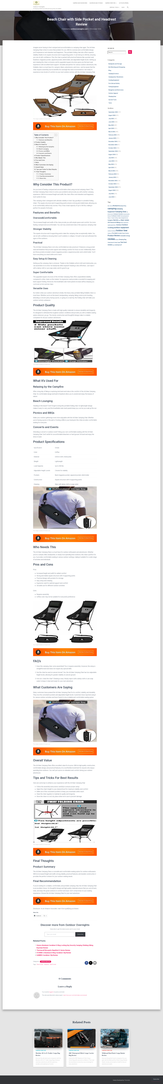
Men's (114, 225)
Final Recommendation (47, 176)
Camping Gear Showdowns (80, 3)
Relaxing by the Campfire (46, 146)
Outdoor (119, 225)
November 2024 (112, 144)
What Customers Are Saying (44, 165)
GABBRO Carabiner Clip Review (47, 955)
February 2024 (112, 174)
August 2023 (111, 190)
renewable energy (125, 235)
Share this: (43, 178)
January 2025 (112, 138)
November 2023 (112, 180)
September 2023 (113, 187)
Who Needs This (40, 158)
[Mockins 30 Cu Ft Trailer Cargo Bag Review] (48, 1038)
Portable (114, 233)
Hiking (118, 222)
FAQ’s (37, 162)
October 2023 (112, 184)
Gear (119, 220)
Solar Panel (117, 242)
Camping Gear (120, 212)
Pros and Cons (40, 160)
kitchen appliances (124, 222)
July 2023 (111, 193)
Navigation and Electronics (116, 90)
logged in (51, 992)
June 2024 (111, 161)
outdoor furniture (112, 230)
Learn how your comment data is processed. (75, 995)
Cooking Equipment (113, 80)
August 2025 (111, 115)
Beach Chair (40, 964)
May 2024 (111, 164)
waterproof (118, 245)
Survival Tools (114, 7)
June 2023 (111, 197)
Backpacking (122, 205)
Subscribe (80, 934)
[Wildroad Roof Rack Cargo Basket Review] (115, 1038)
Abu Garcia (110, 205)
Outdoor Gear (121, 230)
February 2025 (112, 135)
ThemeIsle (127, 1080)
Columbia (120, 214)
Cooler (118, 216)
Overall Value (39, 167)
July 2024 (111, 157)
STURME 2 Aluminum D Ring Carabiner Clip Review (54, 953)
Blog (123, 7)
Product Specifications (42, 155)
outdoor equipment (121, 227)
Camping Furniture (110, 3)
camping (112, 208)
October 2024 (112, 148)
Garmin (115, 220)
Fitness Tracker (111, 217)
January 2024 (112, 177)
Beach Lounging (44, 149)
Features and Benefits (45, 140)
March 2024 (111, 170)
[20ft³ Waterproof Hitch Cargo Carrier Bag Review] (81, 1038)
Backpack (116, 205)
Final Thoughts (41, 172)
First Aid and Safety (114, 83)
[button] (118, 7)
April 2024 (111, 167)
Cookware (113, 216)
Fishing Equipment (113, 86)
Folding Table (118, 217)
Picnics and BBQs (44, 151)
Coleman (115, 214)
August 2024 (111, 154)
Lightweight (110, 225)
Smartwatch (111, 242)
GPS (109, 222)
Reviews (117, 239)
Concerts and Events (45, 153)
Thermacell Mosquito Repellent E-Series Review (53, 950)
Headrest (46, 964)
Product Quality (40, 142)
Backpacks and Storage (96, 3)
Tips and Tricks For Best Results (46, 169)
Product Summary (45, 174)
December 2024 (112, 141)
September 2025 (113, 112)
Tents (110, 103)
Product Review (114, 236)
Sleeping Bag (122, 239)
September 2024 (113, 151)
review (111, 239)
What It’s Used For (41, 144)
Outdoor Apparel (124, 3)
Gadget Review (124, 217)
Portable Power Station (123, 233)
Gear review (125, 220)
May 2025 (111, 125)
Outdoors (110, 233)
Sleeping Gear (112, 96)
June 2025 (111, 122)
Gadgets (110, 220)
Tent (122, 242)
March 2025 (111, 131)
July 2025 (111, 118)
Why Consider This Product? (44, 137)
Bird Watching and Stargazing (116, 67)
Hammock (113, 222)
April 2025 (111, 128)
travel (113, 245)
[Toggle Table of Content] (55, 135)
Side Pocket (53, 964)
